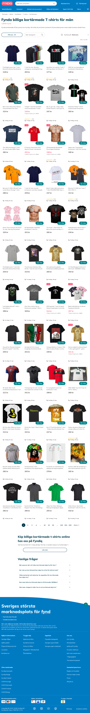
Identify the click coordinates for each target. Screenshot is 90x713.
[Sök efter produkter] (54, 3)
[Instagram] (41, 708)
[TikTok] (34, 708)
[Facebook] (55, 708)
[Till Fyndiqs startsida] (7, 3)
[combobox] (36, 3)
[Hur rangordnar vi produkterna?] (61, 34)
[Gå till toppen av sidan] (86, 605)
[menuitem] (7, 9)
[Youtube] (48, 708)
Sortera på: (67, 35)
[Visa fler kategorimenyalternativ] (88, 9)
